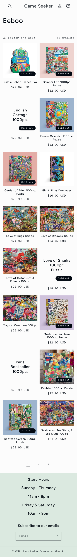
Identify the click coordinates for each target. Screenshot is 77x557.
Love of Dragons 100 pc (57, 236)
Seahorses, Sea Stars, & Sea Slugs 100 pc (57, 432)
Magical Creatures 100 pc (20, 325)
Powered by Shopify (52, 551)
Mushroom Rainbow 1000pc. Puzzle (57, 336)
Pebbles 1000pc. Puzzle (57, 388)
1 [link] (28, 463)
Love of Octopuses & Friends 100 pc (20, 279)
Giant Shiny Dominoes (57, 190)
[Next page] (49, 464)
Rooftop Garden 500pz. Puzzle (20, 440)
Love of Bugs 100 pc (20, 236)
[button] (10, 6)
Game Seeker (30, 551)
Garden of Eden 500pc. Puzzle (20, 192)
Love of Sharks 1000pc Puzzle (56, 265)
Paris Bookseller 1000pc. (20, 367)
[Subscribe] (57, 536)
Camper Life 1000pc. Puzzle (57, 83)
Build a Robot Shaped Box (20, 82)
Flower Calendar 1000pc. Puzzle (57, 138)
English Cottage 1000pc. (20, 115)
